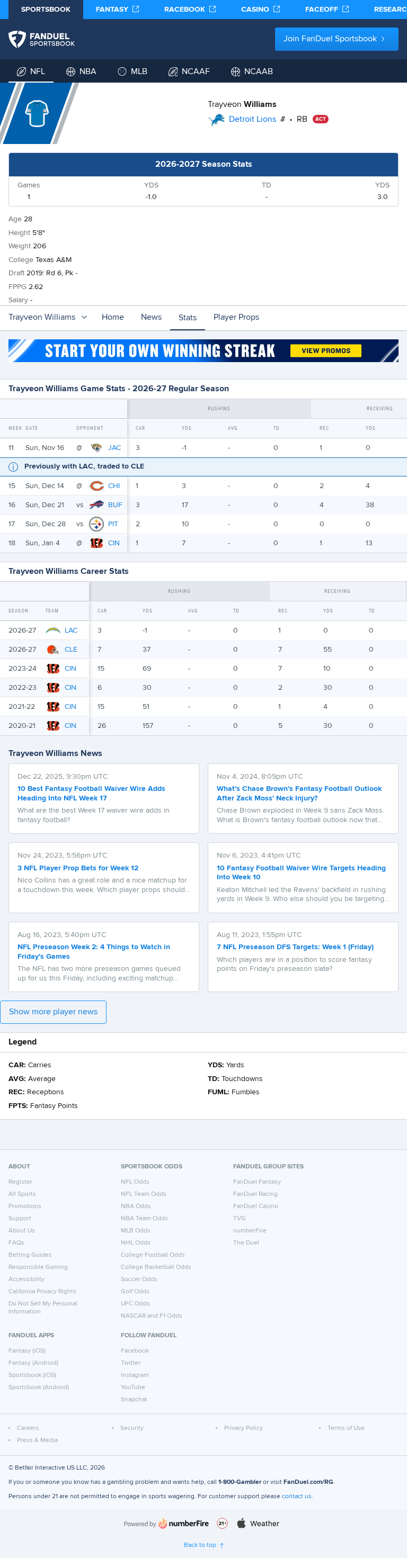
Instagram (135, 1375)
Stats (188, 318)
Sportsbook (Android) (38, 1387)
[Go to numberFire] (166, 1523)
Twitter (130, 1363)
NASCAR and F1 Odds (151, 1316)
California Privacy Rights (42, 1292)
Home (113, 317)
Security (132, 1428)
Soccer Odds (139, 1279)
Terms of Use (346, 1428)
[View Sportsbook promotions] (203, 350)
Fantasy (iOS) (27, 1351)
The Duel (246, 1243)
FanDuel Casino (255, 1206)
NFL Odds (135, 1182)
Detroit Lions (252, 119)
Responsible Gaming (38, 1267)
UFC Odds (135, 1304)
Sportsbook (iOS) (32, 1375)
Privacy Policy (243, 1428)
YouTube (133, 1387)
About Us (21, 1231)
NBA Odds (136, 1206)
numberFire (250, 1231)
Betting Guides (30, 1255)
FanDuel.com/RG (308, 1482)
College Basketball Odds (156, 1267)
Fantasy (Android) (33, 1363)
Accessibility (26, 1279)
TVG (239, 1218)
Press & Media (37, 1440)
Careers (28, 1428)
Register (20, 1182)
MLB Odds (136, 1231)
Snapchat (134, 1400)
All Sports (22, 1194)
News (151, 317)
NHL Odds (136, 1243)
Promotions (24, 1206)
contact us (297, 1496)
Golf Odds (135, 1292)
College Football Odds (153, 1255)
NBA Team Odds (144, 1218)
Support (19, 1218)
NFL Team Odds (143, 1194)
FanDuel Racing (255, 1194)
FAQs (16, 1243)
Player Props (236, 317)
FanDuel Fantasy (257, 1182)
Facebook (135, 1351)
